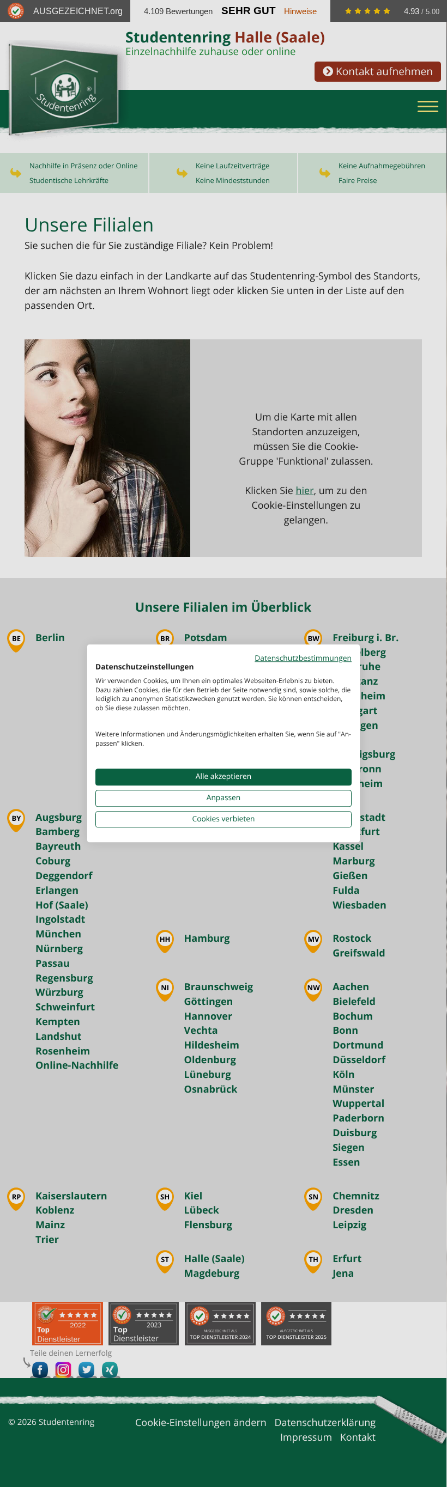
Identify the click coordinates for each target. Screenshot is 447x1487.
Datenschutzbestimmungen (303, 658)
